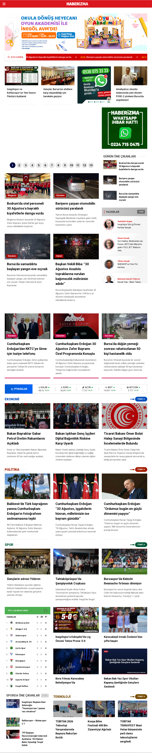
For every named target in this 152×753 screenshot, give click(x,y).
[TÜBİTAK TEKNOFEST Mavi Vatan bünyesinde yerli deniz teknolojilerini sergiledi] (132, 709)
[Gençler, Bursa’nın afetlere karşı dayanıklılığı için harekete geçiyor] (58, 75)
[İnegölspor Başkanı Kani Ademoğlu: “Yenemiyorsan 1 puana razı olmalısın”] (13, 707)
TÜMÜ (141, 212)
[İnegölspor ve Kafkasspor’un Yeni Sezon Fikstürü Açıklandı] (21, 75)
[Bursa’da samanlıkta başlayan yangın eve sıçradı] (110, 199)
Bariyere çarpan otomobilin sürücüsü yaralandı (74, 57)
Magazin (12, 195)
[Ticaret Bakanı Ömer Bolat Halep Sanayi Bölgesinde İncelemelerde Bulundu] (124, 416)
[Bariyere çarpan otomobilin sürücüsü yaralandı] (110, 183)
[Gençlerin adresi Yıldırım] (27, 561)
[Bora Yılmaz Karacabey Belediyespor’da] (76, 661)
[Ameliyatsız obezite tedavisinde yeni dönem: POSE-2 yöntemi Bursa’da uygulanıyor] (130, 75)
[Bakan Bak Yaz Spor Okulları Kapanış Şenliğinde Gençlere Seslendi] (124, 661)
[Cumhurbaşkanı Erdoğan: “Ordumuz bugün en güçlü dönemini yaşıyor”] (124, 486)
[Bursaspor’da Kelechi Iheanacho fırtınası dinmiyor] (124, 561)
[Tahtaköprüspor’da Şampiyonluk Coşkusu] (76, 561)
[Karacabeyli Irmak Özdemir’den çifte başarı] (124, 620)
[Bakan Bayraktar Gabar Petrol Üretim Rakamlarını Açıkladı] (27, 416)
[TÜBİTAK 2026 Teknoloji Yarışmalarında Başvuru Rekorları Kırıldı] (68, 709)
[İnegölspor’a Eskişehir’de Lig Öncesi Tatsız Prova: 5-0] (76, 620)
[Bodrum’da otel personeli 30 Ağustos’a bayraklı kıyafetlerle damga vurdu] (110, 168)
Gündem (60, 195)
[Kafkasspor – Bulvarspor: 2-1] (13, 726)
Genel (59, 256)
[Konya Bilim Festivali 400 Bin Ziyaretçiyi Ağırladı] (100, 709)
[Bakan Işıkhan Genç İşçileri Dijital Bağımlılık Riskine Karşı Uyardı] (76, 416)
